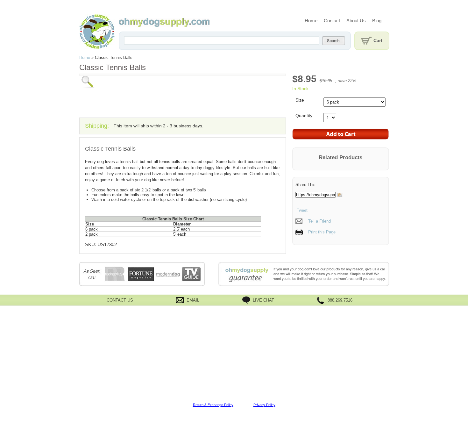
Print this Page (322, 232)
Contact (332, 20)
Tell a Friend (319, 221)
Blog (376, 20)
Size (299, 100)
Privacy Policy (264, 405)
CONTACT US (120, 300)
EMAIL (193, 300)
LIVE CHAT (263, 300)
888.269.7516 (340, 300)
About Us (356, 20)
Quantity (303, 115)
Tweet (301, 210)
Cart (377, 40)
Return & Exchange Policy (213, 405)
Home (311, 20)
